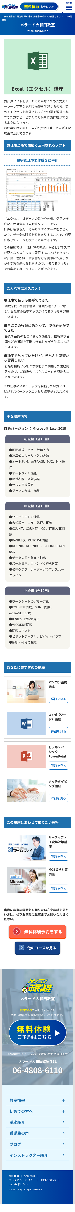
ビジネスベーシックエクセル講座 (27, 391)
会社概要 (14, 1176)
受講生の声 (19, 1133)
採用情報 (29, 1176)
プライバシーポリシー (22, 1180)
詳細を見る (58, 698)
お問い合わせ (48, 1180)
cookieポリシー (18, 1184)
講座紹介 (17, 1122)
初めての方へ (21, 1111)
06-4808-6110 (37, 1070)
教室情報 (17, 1100)
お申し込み (39, 6)
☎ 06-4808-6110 (37, 31)
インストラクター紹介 (29, 1155)
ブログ (15, 1144)
